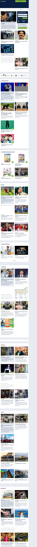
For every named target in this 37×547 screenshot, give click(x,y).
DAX (16, 296)
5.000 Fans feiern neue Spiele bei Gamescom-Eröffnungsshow (7, 386)
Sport (3, 184)
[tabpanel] (8, 20)
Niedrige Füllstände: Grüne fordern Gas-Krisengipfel (7, 298)
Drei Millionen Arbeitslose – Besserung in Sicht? (6, 294)
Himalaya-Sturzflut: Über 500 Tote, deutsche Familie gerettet (7, 59)
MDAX (16, 297)
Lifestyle (4, 488)
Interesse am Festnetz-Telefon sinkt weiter (6, 387)
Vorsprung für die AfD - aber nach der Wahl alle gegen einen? (7, 60)
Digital (3, 345)
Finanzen (4, 267)
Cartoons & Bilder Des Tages (8, 152)
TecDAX (16, 298)
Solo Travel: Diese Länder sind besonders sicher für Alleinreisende (8, 529)
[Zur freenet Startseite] (2, 1)
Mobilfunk (20, 1)
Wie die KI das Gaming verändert (5, 383)
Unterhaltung (5, 80)
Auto (3, 412)
